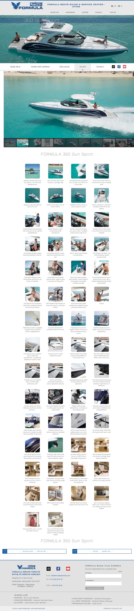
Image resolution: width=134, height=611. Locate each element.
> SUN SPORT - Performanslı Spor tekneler (29, 602)
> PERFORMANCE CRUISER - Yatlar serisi (86, 603)
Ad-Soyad (88, 573)
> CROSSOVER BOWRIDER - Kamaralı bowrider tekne (33, 600)
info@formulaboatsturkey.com (60, 575)
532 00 (57, 585)
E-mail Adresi (90, 580)
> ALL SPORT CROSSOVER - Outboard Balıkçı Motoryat (91, 601)
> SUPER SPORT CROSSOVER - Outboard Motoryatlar (91, 598)
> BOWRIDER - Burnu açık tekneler (26, 597)
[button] (54, 12)
